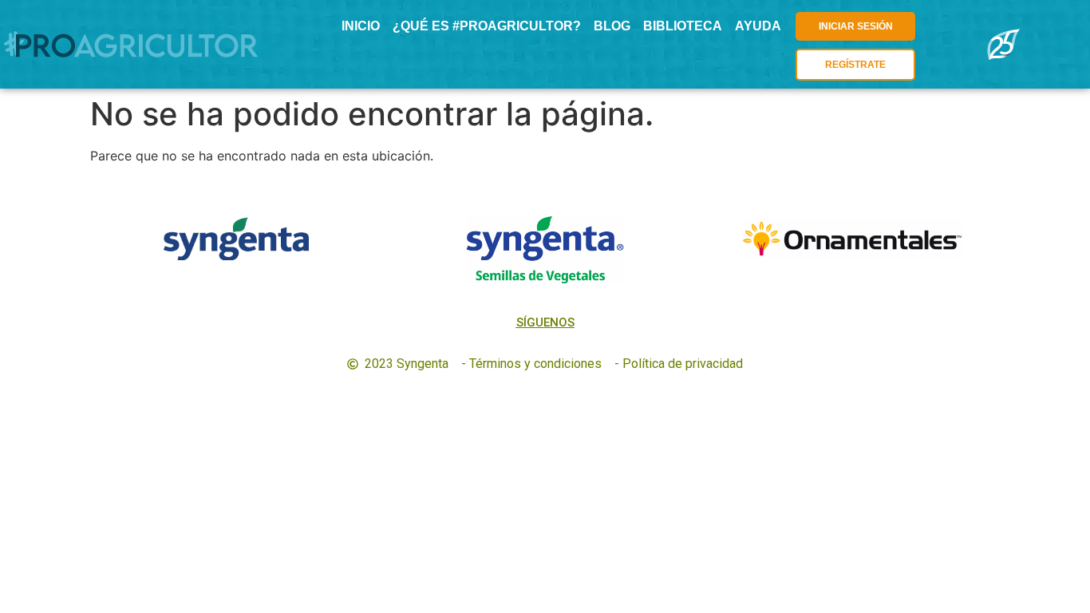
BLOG (612, 26)
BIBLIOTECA (682, 26)
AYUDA (758, 26)
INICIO (361, 26)
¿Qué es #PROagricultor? (487, 26)
